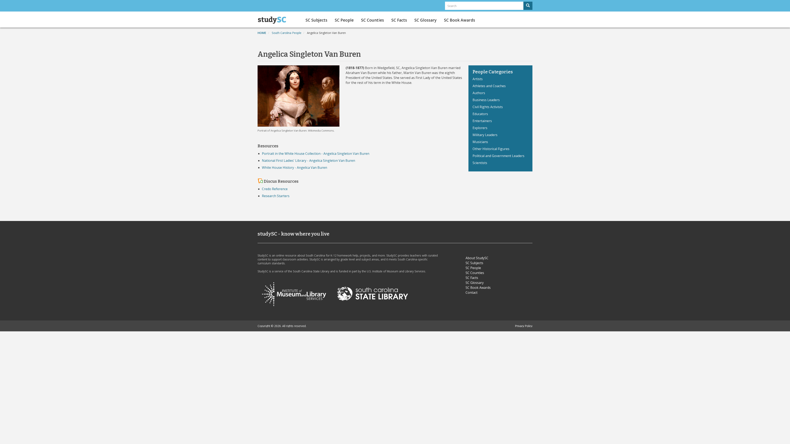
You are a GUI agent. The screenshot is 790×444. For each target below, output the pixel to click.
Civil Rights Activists (488, 107)
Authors (479, 93)
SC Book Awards (459, 20)
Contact (471, 292)
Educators (480, 114)
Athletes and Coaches (489, 86)
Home (262, 33)
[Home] (273, 20)
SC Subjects (316, 20)
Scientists (480, 163)
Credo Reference (275, 189)
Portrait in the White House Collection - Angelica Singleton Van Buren (315, 153)
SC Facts (399, 20)
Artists (478, 79)
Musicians (480, 142)
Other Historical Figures (491, 149)
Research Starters (275, 196)
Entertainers (482, 121)
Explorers (480, 128)
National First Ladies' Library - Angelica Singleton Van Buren (308, 160)
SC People (344, 20)
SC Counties (372, 20)
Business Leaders (486, 100)
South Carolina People (286, 33)
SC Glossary (425, 20)
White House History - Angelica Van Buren (294, 167)
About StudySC (477, 258)
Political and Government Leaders (498, 156)
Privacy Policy (523, 326)
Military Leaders (485, 135)
